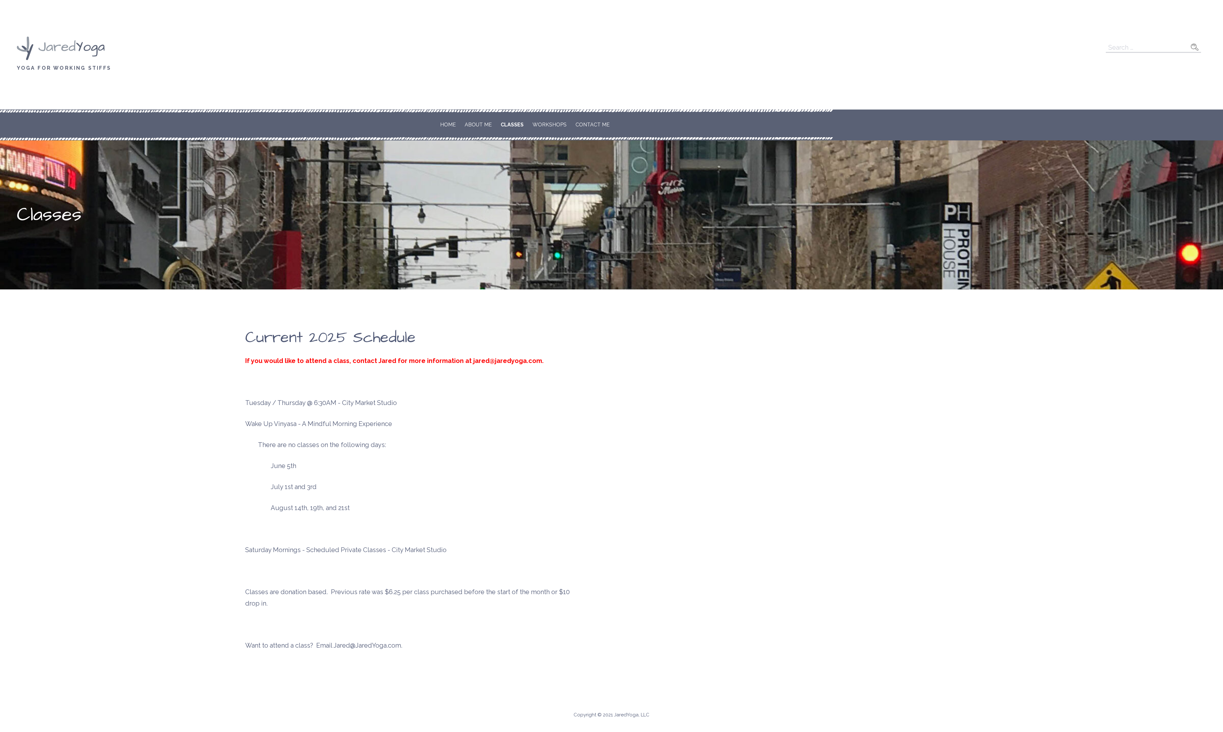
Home (448, 125)
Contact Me (593, 125)
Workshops (550, 125)
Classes (512, 125)
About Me (478, 125)
